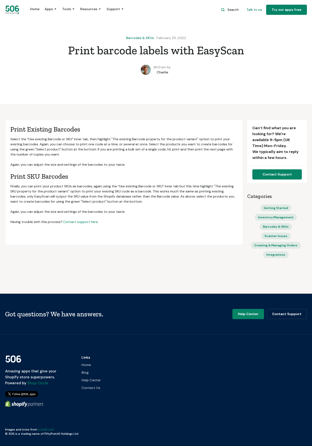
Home (34, 9)
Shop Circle (37, 383)
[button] (51, 11)
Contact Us (91, 388)
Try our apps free (286, 9)
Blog (85, 372)
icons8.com (46, 429)
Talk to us (254, 9)
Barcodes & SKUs (140, 38)
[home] (12, 9)
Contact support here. (80, 222)
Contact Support (277, 174)
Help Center (91, 380)
